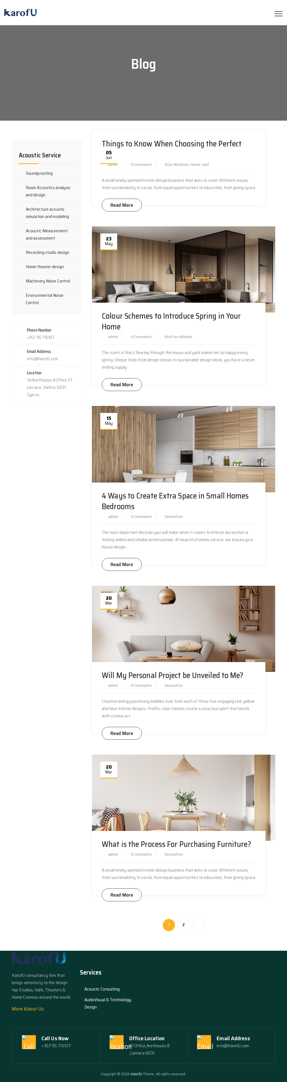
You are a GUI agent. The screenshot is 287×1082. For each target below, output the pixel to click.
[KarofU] (21, 12)
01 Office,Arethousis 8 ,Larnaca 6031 (149, 1049)
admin (113, 164)
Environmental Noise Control (44, 299)
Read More (121, 205)
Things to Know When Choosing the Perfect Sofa (172, 148)
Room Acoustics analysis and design (48, 191)
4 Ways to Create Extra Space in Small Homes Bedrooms (175, 501)
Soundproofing (39, 173)
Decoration (174, 516)
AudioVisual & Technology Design (107, 1003)
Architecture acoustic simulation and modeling (47, 213)
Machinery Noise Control (48, 280)
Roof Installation (179, 337)
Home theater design (45, 266)
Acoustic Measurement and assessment (47, 234)
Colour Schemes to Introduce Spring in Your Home (171, 321)
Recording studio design (47, 252)
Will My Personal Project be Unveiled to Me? (172, 675)
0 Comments (141, 164)
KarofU (136, 1074)
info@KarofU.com (233, 1045)
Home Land (200, 164)
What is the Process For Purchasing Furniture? (176, 844)
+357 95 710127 (56, 1045)
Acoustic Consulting (102, 989)
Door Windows (177, 164)
